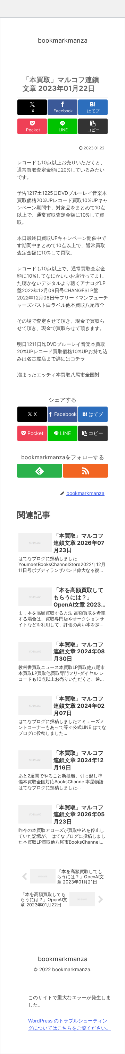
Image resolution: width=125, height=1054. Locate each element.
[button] (93, 126)
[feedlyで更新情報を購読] (39, 471)
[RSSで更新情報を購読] (85, 471)
